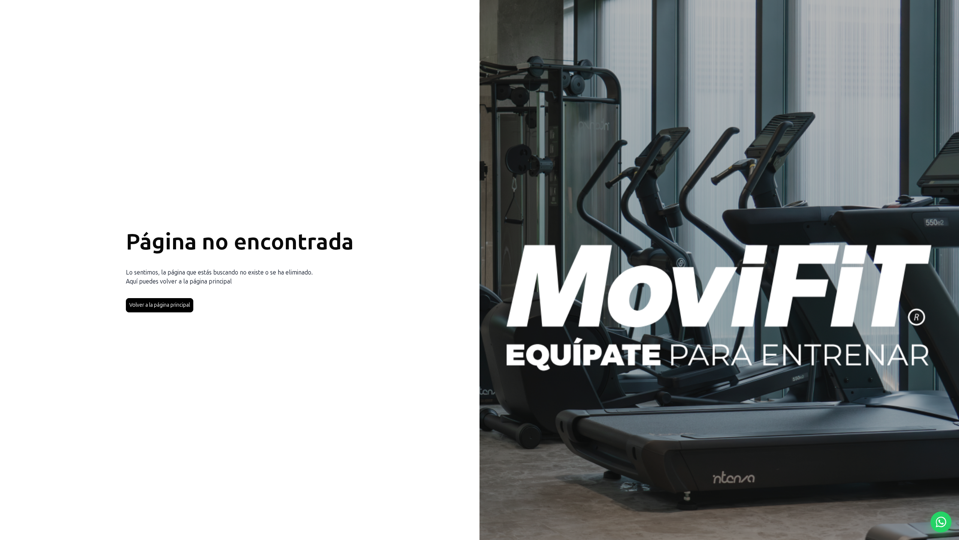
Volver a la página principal (159, 305)
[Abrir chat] (941, 522)
